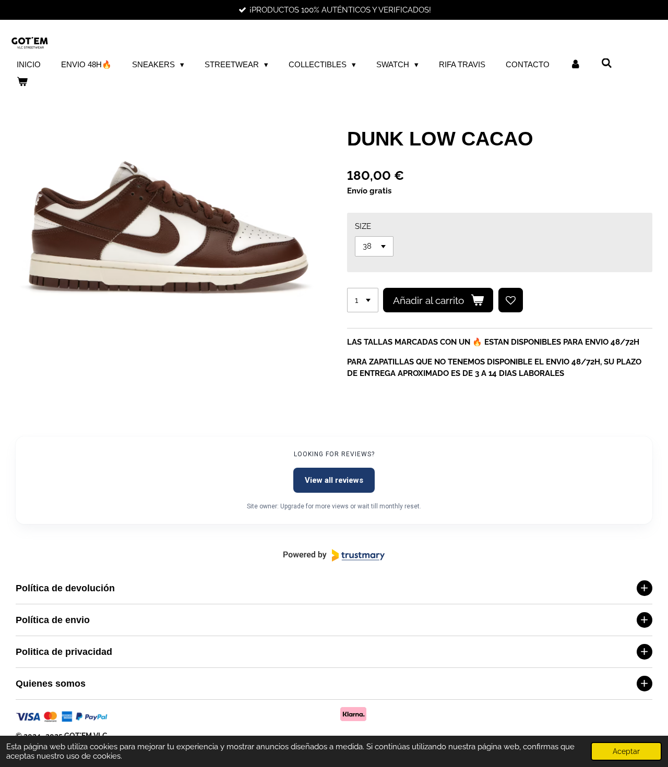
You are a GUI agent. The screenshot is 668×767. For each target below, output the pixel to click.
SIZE (363, 226)
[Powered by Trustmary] (334, 555)
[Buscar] (606, 63)
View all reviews (334, 480)
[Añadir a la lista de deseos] (510, 300)
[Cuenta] (575, 65)
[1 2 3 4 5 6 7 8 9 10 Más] (362, 300)
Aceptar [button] (626, 751)
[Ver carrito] (22, 82)
